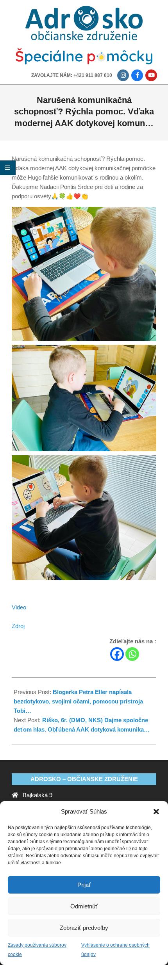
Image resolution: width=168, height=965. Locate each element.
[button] (156, 811)
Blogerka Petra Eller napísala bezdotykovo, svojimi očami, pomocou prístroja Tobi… (78, 701)
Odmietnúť (84, 906)
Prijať (84, 884)
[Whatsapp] (132, 654)
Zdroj (18, 626)
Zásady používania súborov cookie (37, 949)
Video (19, 607)
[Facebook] (117, 654)
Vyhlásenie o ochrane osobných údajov (115, 949)
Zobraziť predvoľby (84, 927)
